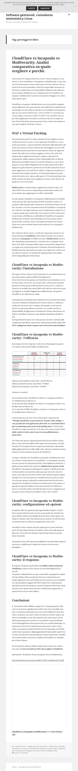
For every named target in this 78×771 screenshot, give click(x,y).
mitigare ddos (52, 748)
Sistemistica (43, 746)
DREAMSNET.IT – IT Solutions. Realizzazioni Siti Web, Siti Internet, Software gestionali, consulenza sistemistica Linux (32, 13)
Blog (30, 746)
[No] (75, 6)
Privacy (14, 767)
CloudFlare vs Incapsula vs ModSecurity (29, 731)
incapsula (43, 748)
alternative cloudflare (58, 746)
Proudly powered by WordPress (30, 767)
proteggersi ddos (51, 751)
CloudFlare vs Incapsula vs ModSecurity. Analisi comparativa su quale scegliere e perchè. (36, 64)
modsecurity (20, 751)
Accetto (31, 8)
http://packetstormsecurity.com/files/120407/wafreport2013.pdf (38, 660)
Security (36, 746)
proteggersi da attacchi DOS (35, 751)
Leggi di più (45, 8)
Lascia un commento (21, 753)
